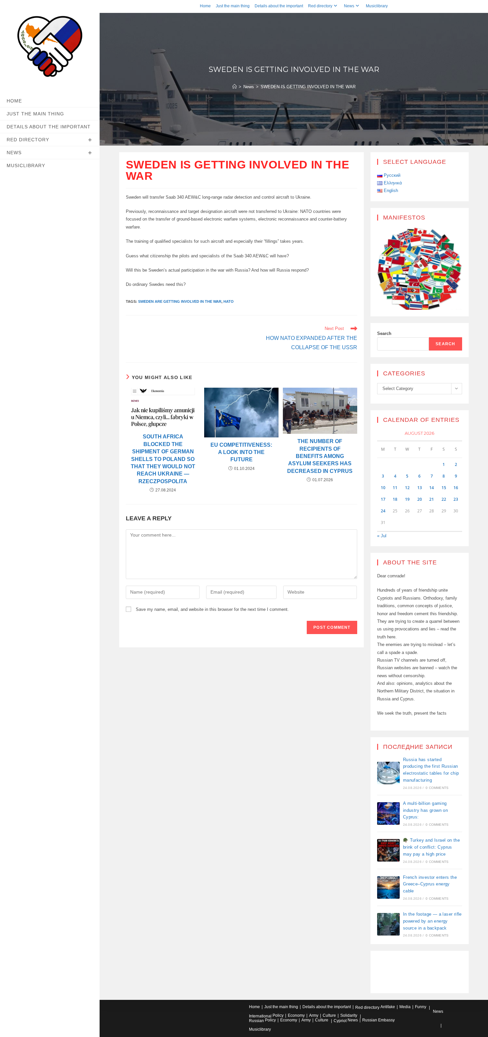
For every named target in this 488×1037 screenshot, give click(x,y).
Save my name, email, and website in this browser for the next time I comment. (212, 609)
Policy (278, 1015)
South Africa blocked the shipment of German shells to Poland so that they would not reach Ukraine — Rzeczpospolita (163, 459)
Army (313, 1015)
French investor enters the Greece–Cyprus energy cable (430, 884)
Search (384, 333)
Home (205, 6)
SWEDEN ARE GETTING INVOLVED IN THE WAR (179, 301)
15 (444, 487)
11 (395, 487)
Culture (329, 1015)
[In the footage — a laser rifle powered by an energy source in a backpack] (388, 924)
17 (383, 499)
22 (444, 499)
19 (407, 499)
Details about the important (279, 6)
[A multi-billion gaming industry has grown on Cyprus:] (388, 813)
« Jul (381, 535)
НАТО (228, 301)
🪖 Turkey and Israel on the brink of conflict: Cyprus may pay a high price (431, 847)
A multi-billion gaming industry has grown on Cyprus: (425, 810)
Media (405, 1007)
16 (455, 487)
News (349, 6)
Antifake (387, 1007)
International (260, 1016)
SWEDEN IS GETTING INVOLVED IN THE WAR (308, 86)
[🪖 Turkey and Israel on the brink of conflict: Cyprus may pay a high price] (388, 850)
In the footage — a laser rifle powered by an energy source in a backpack (432, 921)
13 (419, 487)
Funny (420, 1007)
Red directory (320, 6)
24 (383, 511)
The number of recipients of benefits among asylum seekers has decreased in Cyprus (320, 456)
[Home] (234, 86)
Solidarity (348, 1015)
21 (431, 499)
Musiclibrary (377, 6)
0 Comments (437, 788)
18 (395, 499)
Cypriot (340, 1020)
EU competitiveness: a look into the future (241, 452)
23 (455, 499)
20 (419, 499)
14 (431, 487)
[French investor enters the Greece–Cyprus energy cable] (388, 887)
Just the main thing (233, 6)
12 (407, 487)
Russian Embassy (378, 1020)
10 (383, 487)
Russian (256, 1020)
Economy (296, 1015)
